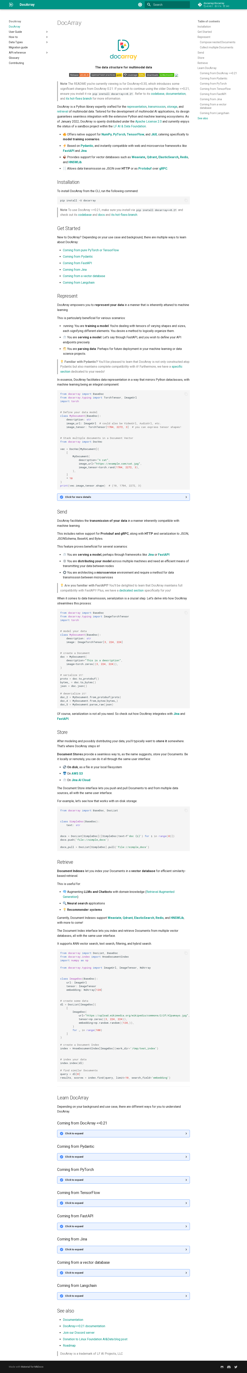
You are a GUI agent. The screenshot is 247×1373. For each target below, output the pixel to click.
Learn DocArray (207, 68)
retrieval (62, 111)
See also (203, 118)
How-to (13, 37)
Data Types (16, 42)
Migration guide (18, 47)
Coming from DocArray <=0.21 (218, 73)
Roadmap (69, 1345)
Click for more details (78, 497)
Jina (84, 151)
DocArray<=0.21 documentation (84, 1326)
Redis (184, 157)
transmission (157, 106)
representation (137, 106)
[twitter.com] (236, 1367)
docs (101, 215)
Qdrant (152, 157)
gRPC (163, 168)
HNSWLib (75, 162)
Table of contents (209, 21)
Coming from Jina (211, 99)
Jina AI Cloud (81, 780)
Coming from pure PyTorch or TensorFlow (91, 250)
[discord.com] (229, 1367)
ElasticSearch (168, 157)
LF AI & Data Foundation (129, 126)
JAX (154, 134)
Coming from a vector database (213, 106)
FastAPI (68, 151)
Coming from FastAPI (213, 94)
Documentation (73, 1320)
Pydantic (87, 146)
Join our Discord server (79, 1332)
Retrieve (203, 63)
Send (201, 52)
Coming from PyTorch (213, 83)
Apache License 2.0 (148, 121)
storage (172, 106)
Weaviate (138, 157)
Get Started (205, 31)
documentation (176, 94)
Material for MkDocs (32, 1366)
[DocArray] (11, 4)
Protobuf (145, 168)
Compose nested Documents (217, 42)
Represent (204, 37)
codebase (157, 94)
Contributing (16, 63)
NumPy (107, 134)
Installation (204, 26)
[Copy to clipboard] (186, 200)
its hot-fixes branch (79, 98)
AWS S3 (77, 773)
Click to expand (74, 1133)
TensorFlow (135, 134)
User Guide (15, 31)
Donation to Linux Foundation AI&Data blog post (95, 1339)
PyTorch (119, 134)
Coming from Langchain (214, 113)
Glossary (14, 57)
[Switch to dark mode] (140, 4)
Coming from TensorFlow (215, 88)
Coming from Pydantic (213, 78)
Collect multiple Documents (216, 47)
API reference (17, 52)
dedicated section (131, 590)
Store (201, 57)
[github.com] (222, 1367)
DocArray (15, 21)
